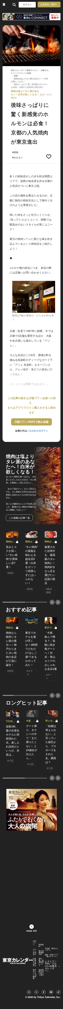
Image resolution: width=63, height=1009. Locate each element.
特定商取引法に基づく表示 (41, 972)
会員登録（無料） (49, 4)
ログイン (27, 4)
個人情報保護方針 (41, 952)
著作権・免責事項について (41, 962)
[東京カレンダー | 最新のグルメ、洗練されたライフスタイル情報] (4, 4)
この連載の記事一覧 (19, 517)
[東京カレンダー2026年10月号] (31, 809)
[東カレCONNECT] (31, 16)
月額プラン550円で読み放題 (31, 422)
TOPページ (34, 942)
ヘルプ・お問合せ (34, 951)
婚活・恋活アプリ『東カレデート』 (51, 955)
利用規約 (41, 945)
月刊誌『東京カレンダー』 (51, 949)
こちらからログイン (37, 430)
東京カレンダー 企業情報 (35, 974)
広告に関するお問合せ (34, 962)
